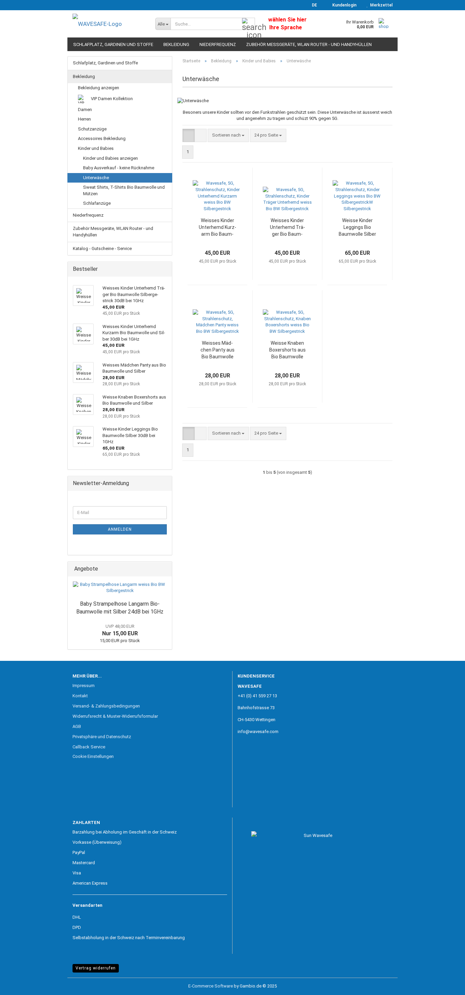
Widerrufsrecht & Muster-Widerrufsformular (115, 716)
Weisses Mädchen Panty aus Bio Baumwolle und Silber (218, 350)
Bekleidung (176, 44)
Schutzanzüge (92, 128)
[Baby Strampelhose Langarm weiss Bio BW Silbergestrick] (120, 587)
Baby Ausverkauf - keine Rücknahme (118, 167)
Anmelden (120, 529)
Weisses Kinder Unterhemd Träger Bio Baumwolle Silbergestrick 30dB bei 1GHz (287, 227)
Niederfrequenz (217, 44)
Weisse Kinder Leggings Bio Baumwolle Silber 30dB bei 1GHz (357, 227)
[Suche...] (248, 24)
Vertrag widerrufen (96, 968)
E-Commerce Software (210, 986)
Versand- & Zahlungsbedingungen (106, 706)
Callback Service (89, 746)
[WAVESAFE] (109, 23)
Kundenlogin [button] (343, 5)
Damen (85, 109)
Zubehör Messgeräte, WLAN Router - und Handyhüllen (309, 44)
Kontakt (80, 695)
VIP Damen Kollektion (111, 98)
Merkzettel (380, 5)
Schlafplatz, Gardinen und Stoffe (113, 44)
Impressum (84, 685)
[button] (312, 5)
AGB (77, 726)
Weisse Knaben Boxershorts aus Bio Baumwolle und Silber (287, 350)
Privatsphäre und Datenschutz (102, 736)
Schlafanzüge (97, 203)
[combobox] (228, 135)
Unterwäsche (96, 177)
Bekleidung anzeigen (98, 87)
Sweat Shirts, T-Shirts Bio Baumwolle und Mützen (124, 190)
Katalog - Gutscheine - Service (102, 248)
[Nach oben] (446, 984)
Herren (84, 119)
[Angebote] (165, 569)
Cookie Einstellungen (93, 756)
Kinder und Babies (96, 148)
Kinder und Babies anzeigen (110, 158)
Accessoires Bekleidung (102, 138)
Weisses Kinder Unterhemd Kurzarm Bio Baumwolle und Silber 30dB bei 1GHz (217, 227)
